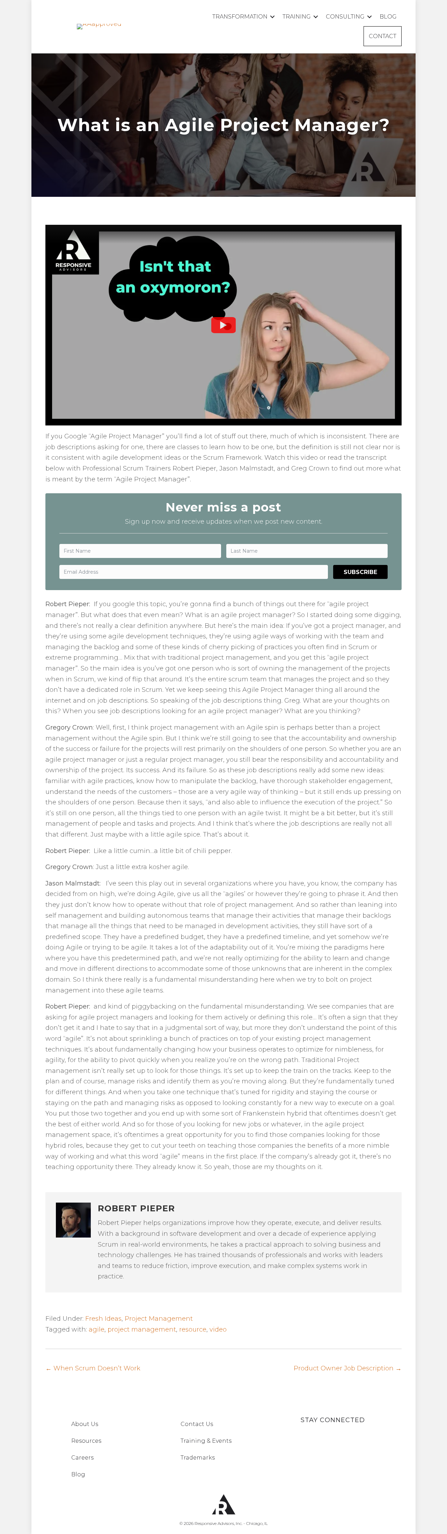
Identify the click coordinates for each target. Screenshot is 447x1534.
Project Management (159, 1318)
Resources (86, 1441)
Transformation (240, 16)
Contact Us (197, 1424)
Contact (382, 36)
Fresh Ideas (103, 1318)
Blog (388, 16)
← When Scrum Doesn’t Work (92, 1368)
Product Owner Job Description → (348, 1368)
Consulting (345, 16)
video (218, 1329)
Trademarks (198, 1457)
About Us (84, 1424)
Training (297, 16)
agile (96, 1329)
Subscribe (360, 572)
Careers (82, 1457)
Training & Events (206, 1441)
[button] (272, 16)
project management (142, 1329)
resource (192, 1329)
